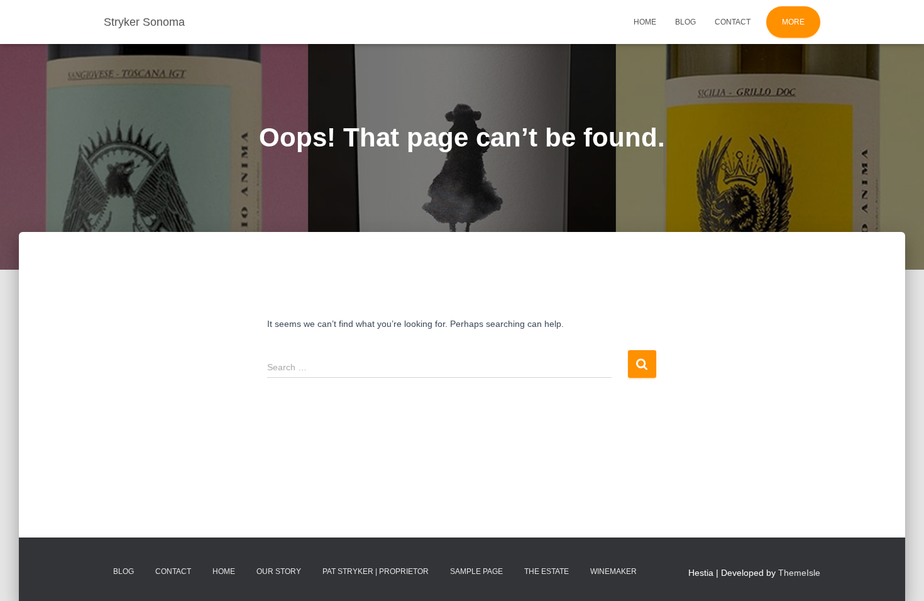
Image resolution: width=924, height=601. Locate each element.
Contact (733, 22)
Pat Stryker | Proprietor (375, 571)
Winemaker (613, 571)
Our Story (278, 571)
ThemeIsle (799, 573)
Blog (685, 22)
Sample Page (476, 571)
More (793, 22)
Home (645, 22)
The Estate (546, 571)
